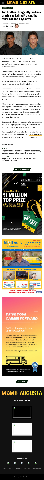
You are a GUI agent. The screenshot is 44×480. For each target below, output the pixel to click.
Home (4, 469)
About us (19, 469)
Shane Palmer (9, 26)
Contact (11, 469)
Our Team (27, 469)
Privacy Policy (36, 469)
